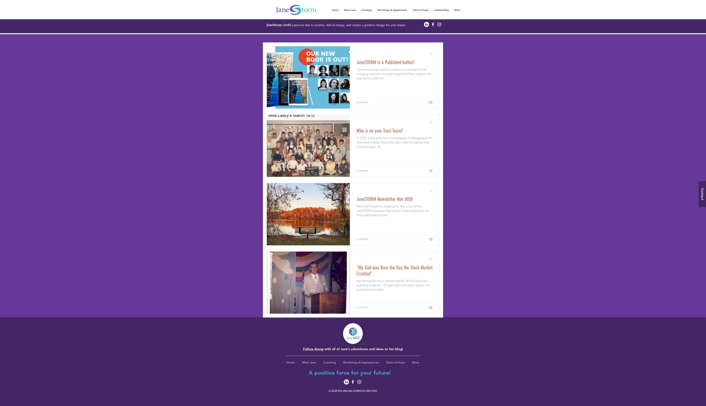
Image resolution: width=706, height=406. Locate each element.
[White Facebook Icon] (433, 24)
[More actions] (432, 54)
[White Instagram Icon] (439, 24)
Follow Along (313, 349)
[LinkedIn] (426, 24)
